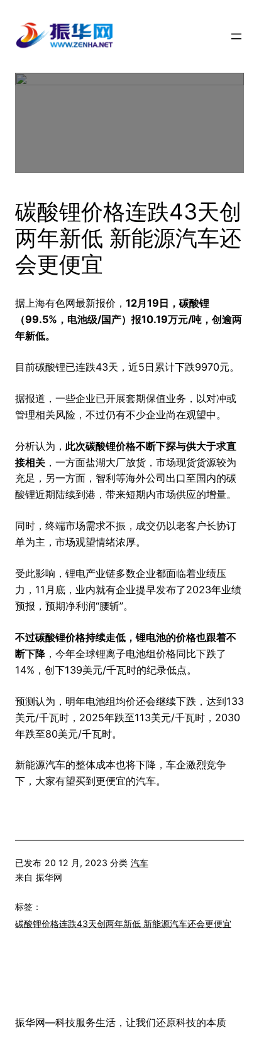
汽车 (139, 862)
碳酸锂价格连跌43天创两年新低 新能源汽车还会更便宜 (123, 923)
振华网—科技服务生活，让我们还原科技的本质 (120, 1022)
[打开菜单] (236, 36)
